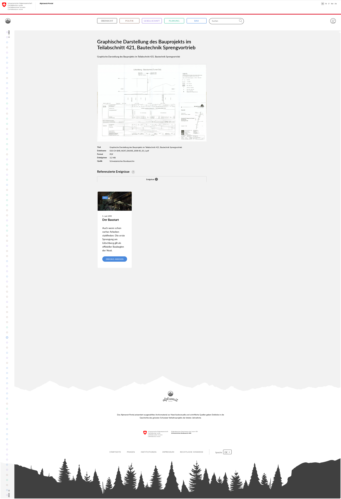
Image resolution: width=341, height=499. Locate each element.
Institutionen (149, 452)
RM (332, 4)
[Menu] (333, 21)
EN (336, 4)
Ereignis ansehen (115, 259)
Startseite (115, 452)
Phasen (131, 452)
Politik (129, 20)
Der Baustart (110, 220)
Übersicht (107, 20)
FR (326, 4)
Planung (174, 20)
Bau (196, 20)
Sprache (219, 452)
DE (323, 4)
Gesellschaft (152, 20)
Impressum (169, 452)
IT (329, 4)
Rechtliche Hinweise (192, 452)
